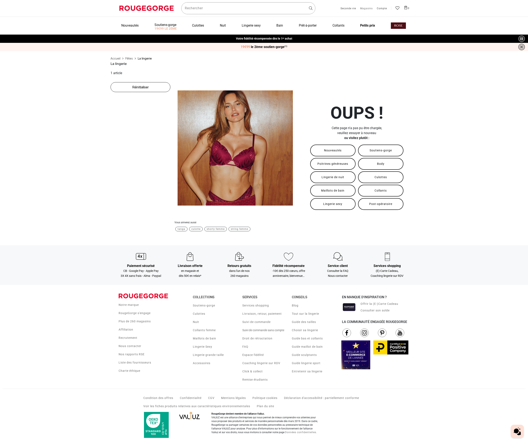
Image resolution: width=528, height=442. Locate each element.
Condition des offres (158, 398)
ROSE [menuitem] (398, 25)
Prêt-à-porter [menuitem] (308, 25)
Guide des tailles (304, 322)
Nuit (196, 322)
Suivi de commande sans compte (263, 330)
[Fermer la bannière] (521, 47)
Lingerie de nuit (333, 177)
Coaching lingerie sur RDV (261, 363)
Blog (295, 305)
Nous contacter (130, 346)
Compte (382, 8)
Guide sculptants (304, 355)
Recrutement (128, 337)
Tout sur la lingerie (305, 313)
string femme (239, 229)
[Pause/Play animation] (521, 38)
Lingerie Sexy (202, 346)
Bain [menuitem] (279, 25)
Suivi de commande (256, 322)
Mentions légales (233, 398)
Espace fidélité (253, 355)
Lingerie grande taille (208, 355)
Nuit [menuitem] (223, 25)
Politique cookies (264, 398)
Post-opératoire (380, 204)
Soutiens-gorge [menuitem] (165, 25)
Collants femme (204, 330)
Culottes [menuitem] (198, 25)
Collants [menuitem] (338, 25)
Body (380, 163)
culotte (195, 229)
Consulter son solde (375, 310)
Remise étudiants (255, 379)
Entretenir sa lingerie (307, 371)
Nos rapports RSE (132, 354)
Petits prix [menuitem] (367, 25)
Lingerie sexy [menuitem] (251, 25)
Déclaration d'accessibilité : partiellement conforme (321, 398)
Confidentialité (191, 398)
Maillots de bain (332, 190)
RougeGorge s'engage (135, 313)
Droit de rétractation (257, 338)
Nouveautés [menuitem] (130, 25)
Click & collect (252, 371)
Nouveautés (333, 150)
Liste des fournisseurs (135, 362)
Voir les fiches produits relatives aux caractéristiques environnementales (196, 406)
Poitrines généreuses (332, 163)
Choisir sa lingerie (305, 330)
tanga (181, 229)
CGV (211, 398)
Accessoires (201, 363)
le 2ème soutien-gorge (264, 47)
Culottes (381, 177)
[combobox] (248, 8)
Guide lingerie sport (306, 363)
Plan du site (265, 406)
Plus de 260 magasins (135, 321)
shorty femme (216, 229)
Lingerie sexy (332, 204)
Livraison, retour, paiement (262, 313)
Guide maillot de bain (307, 346)
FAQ (245, 346)
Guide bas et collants (307, 338)
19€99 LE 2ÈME (165, 28)
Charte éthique (129, 370)
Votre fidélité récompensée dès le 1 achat (264, 36)
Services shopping (255, 305)
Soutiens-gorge (381, 150)
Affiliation (126, 329)
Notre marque (129, 304)
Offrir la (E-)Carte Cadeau (379, 303)
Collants (381, 190)
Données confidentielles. (301, 432)
